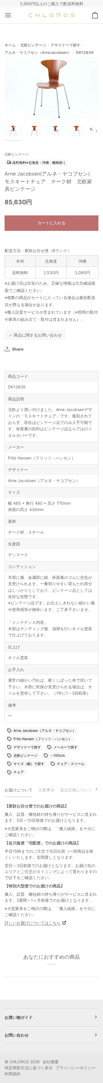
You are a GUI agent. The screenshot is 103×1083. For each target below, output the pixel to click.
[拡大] (15, 109)
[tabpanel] (51, 864)
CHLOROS (19, 1061)
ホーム (10, 45)
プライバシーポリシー (76, 1067)
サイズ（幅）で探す (28, 764)
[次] (92, 789)
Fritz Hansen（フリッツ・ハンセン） (42, 739)
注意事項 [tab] (46, 789)
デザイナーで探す (65, 45)
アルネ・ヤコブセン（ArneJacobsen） (38, 52)
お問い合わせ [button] (17, 1035)
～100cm (57, 755)
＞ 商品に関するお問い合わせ (35, 335)
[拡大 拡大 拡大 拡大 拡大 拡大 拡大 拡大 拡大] (51, 88)
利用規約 (13, 1073)
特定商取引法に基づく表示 (29, 1067)
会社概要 (51, 1061)
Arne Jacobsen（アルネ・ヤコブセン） (44, 730)
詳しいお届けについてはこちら (33, 922)
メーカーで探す (66, 747)
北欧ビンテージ (33, 45)
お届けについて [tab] (19, 789)
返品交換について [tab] (76, 789)
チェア (18, 772)
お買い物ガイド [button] (19, 1017)
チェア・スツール (70, 764)
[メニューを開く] (13, 15)
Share (17, 349)
